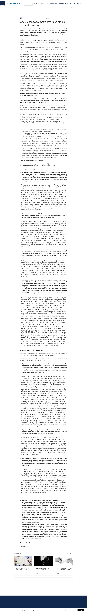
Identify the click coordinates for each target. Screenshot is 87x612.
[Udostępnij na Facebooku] (20, 542)
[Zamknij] (85, 610)
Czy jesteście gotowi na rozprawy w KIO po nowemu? (42, 569)
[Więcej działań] (66, 18)
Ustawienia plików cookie (71, 610)
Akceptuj (81, 610)
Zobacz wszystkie (69, 553)
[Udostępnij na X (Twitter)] (23, 542)
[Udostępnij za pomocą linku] (30, 542)
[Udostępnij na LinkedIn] (26, 542)
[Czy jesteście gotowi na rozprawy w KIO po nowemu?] (43, 561)
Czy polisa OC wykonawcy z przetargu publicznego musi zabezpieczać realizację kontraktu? (64, 569)
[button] (63, 3)
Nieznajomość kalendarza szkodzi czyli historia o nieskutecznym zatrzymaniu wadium (22, 569)
